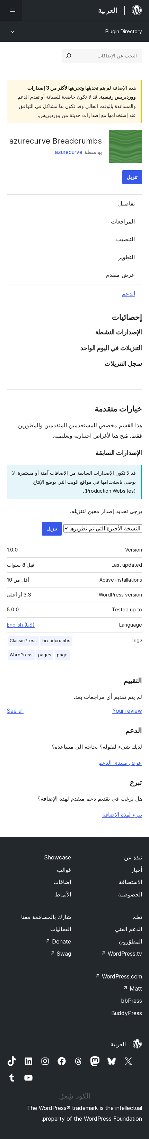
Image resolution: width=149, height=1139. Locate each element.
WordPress (21, 654)
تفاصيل (126, 203)
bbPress (131, 1000)
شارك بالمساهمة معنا (46, 916)
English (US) (21, 625)
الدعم (128, 293)
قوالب (64, 869)
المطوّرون (130, 941)
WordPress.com (118, 976)
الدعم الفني (128, 929)
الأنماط (63, 894)
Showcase (57, 857)
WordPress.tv (121, 953)
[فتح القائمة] (11, 10)
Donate (58, 941)
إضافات (62, 881)
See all (15, 710)
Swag (60, 953)
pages (44, 654)
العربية (118, 1044)
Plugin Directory (123, 31)
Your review (127, 710)
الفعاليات (60, 929)
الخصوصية (130, 894)
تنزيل (132, 177)
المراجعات (123, 221)
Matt (132, 988)
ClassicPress (23, 640)
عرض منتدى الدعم (120, 762)
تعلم (137, 916)
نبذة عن (133, 857)
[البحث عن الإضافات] (69, 56)
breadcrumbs (56, 640)
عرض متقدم (120, 274)
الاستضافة (130, 881)
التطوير (126, 257)
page (62, 654)
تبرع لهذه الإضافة (122, 814)
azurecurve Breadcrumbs (55, 140)
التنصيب (125, 239)
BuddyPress (126, 1013)
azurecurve (68, 151)
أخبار (136, 869)
